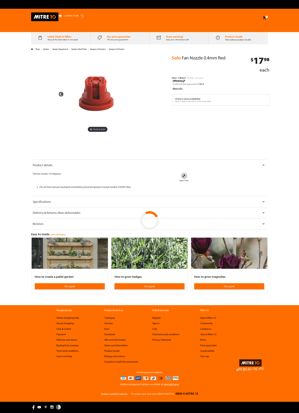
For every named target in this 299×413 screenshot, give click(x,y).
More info (177, 88)
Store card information (116, 345)
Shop (37, 49)
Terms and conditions (67, 350)
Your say (204, 356)
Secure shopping (65, 323)
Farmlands (109, 334)
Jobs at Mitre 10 (208, 334)
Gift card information (115, 339)
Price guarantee (208, 345)
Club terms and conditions (165, 334)
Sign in (155, 323)
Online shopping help (67, 317)
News (203, 339)
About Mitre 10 (208, 317)
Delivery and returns (66, 339)
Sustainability (207, 350)
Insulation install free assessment (121, 361)
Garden (46, 49)
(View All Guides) (58, 234)
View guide (69, 286)
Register (156, 317)
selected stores (171, 384)
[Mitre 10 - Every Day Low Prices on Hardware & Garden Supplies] (44, 16)
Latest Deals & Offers (59, 36)
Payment (61, 334)
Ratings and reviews (114, 356)
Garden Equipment (60, 49)
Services (108, 323)
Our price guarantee (118, 36)
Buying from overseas (67, 345)
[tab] (149, 165)
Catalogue (109, 317)
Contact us (205, 328)
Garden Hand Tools (79, 49)
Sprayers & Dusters (98, 49)
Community (206, 323)
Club (154, 328)
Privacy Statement (161, 339)
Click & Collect (63, 328)
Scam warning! (174, 36)
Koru (106, 328)
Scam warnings (64, 356)
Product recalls (233, 36)
